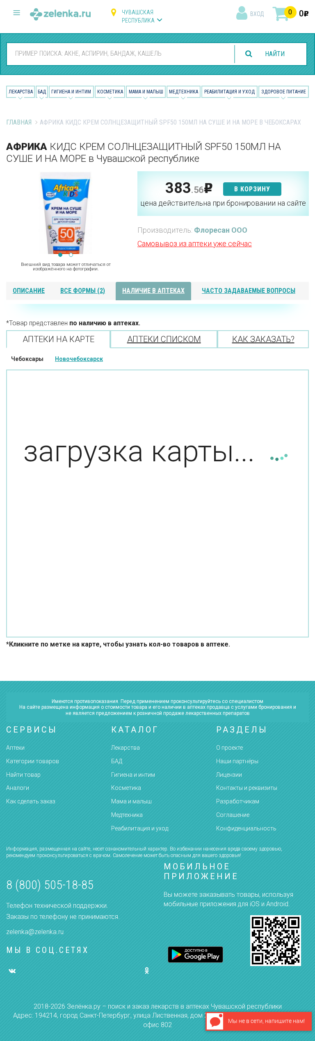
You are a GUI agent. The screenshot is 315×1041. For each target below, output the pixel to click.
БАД (42, 92)
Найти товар (23, 774)
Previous (12, 212)
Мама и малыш (146, 92)
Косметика (110, 92)
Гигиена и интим (133, 774)
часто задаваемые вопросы (248, 291)
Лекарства (21, 92)
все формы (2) (82, 291)
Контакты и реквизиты (246, 788)
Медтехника (183, 92)
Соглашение (232, 815)
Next (119, 212)
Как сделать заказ (30, 801)
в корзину (252, 189)
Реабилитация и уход (229, 92)
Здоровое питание (283, 92)
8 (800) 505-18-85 (50, 885)
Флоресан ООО (220, 230)
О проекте (229, 747)
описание (29, 291)
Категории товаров (32, 761)
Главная (19, 122)
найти (275, 54)
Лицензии (229, 774)
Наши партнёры (237, 761)
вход (257, 14)
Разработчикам (237, 801)
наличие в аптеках (153, 291)
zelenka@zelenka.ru (35, 932)
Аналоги (17, 788)
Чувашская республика (138, 16)
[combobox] (118, 53)
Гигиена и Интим (71, 92)
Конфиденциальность (246, 828)
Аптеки (15, 747)
